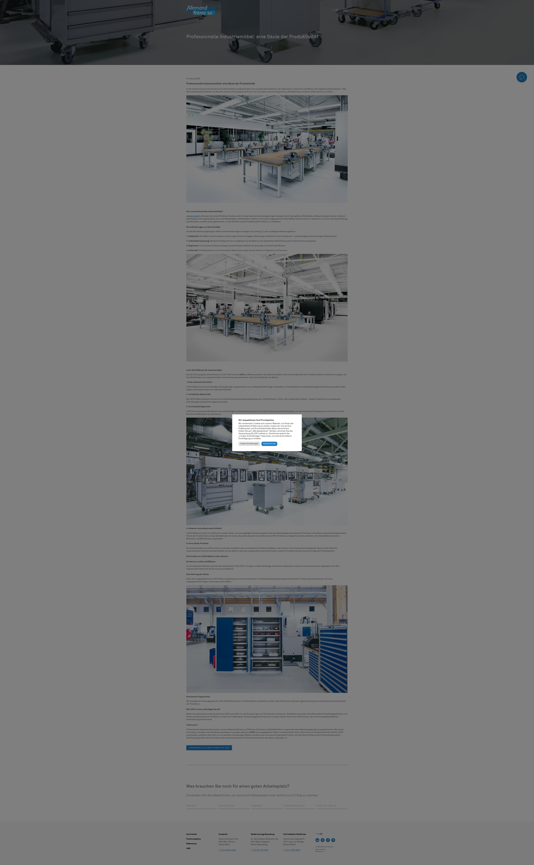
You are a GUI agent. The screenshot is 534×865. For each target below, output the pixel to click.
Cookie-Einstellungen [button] (249, 444)
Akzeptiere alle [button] (269, 444)
